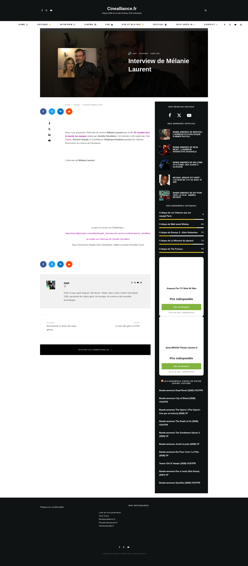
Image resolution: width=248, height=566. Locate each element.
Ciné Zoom (104, 516)
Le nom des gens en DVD (127, 324)
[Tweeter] (52, 111)
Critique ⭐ (44, 25)
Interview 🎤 (68, 25)
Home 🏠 (23, 25)
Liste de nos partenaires (110, 512)
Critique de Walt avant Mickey (174, 224)
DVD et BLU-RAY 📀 (133, 25)
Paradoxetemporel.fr (108, 522)
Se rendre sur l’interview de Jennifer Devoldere (108, 239)
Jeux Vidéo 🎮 (184, 25)
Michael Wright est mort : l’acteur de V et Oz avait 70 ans (187, 180)
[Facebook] (42, 10)
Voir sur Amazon (181, 307)
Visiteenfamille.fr (106, 526)
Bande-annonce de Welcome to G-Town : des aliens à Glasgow (188, 164)
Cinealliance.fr (122, 8)
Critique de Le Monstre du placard (176, 240)
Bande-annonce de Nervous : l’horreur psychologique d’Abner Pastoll (188, 134)
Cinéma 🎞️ (90, 25)
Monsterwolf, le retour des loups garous (61, 326)
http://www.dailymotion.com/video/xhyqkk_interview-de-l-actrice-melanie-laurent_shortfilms (107, 233)
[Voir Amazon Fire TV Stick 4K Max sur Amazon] (181, 272)
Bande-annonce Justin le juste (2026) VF (179, 444)
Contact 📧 (211, 25)
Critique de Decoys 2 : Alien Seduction (178, 232)
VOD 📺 (109, 25)
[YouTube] (51, 10)
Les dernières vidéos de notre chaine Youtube (183, 382)
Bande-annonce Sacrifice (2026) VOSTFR (179, 483)
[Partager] (43, 111)
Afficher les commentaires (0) (93, 350)
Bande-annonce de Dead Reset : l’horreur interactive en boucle (185, 149)
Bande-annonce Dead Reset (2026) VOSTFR (181, 390)
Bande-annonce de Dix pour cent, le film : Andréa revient (187, 195)
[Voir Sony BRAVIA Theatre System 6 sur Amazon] (181, 331)
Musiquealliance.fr (107, 519)
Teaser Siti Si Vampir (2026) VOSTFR (177, 463)
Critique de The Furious (171, 249)
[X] (46, 10)
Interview (143, 53)
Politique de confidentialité (52, 507)
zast (135, 53)
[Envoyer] (69, 111)
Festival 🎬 (160, 25)
